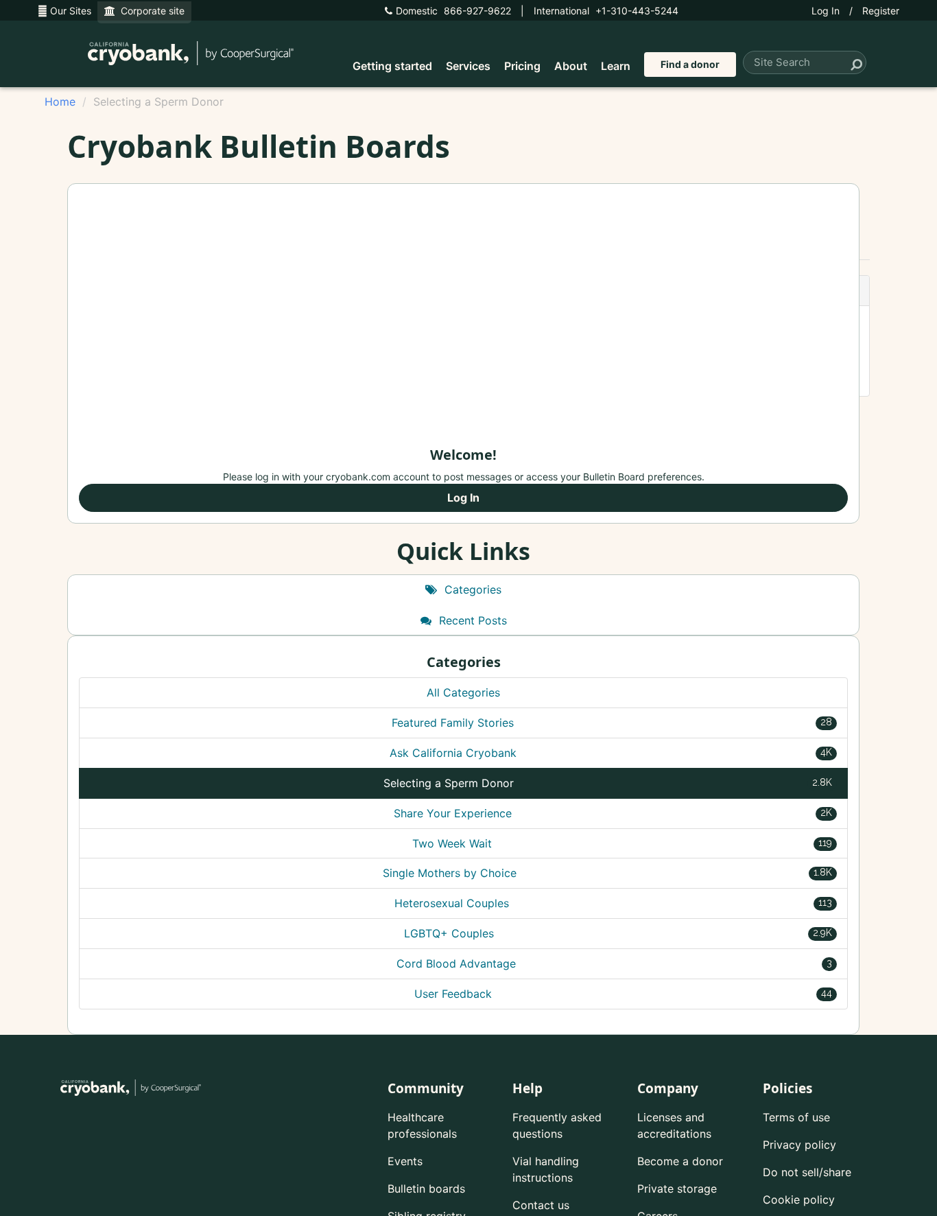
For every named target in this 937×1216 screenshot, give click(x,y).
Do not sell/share (807, 1172)
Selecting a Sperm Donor (607, 783)
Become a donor (680, 1161)
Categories (471, 589)
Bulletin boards (426, 1188)
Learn (615, 66)
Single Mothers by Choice (608, 873)
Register (880, 10)
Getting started (392, 66)
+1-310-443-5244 (606, 10)
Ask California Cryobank (611, 753)
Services (468, 66)
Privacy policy (799, 1144)
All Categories (463, 692)
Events (405, 1161)
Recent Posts (471, 620)
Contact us (540, 1205)
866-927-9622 (453, 10)
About (570, 66)
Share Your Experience (613, 813)
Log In (825, 10)
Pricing (522, 66)
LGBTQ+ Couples (618, 933)
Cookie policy (799, 1199)
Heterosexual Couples (613, 903)
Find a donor (690, 64)
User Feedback (623, 994)
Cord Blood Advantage (614, 963)
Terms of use (796, 1117)
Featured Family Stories (612, 722)
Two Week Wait (622, 843)
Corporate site (150, 10)
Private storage (677, 1188)
